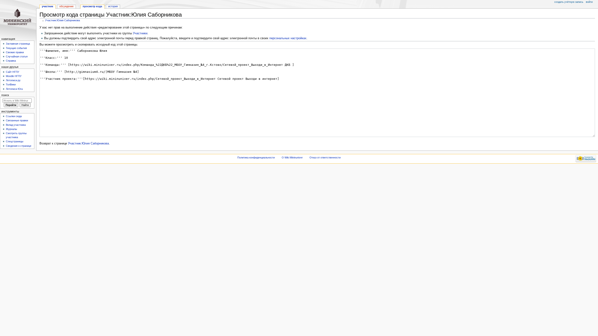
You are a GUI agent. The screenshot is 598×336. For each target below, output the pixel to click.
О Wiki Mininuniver (292, 157)
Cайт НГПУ (12, 71)
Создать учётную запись (568, 1)
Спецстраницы (14, 141)
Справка (11, 60)
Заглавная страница (18, 43)
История (113, 6)
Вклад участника (16, 124)
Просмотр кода (92, 6)
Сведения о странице (18, 145)
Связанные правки (17, 120)
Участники (140, 33)
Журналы (11, 129)
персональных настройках (287, 38)
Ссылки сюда (14, 116)
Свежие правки (15, 52)
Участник (47, 6)
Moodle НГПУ (13, 76)
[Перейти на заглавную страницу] (18, 18)
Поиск (5, 95)
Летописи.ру (13, 80)
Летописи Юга (14, 89)
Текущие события (16, 48)
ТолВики (11, 84)
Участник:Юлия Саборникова (62, 20)
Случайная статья (17, 56)
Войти (589, 1)
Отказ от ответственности (325, 157)
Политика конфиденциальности (256, 157)
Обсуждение (66, 6)
